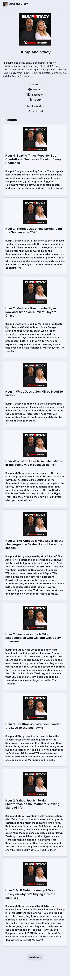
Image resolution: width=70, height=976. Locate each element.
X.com (37, 99)
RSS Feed (38, 111)
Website (37, 89)
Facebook (37, 94)
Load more (35, 957)
